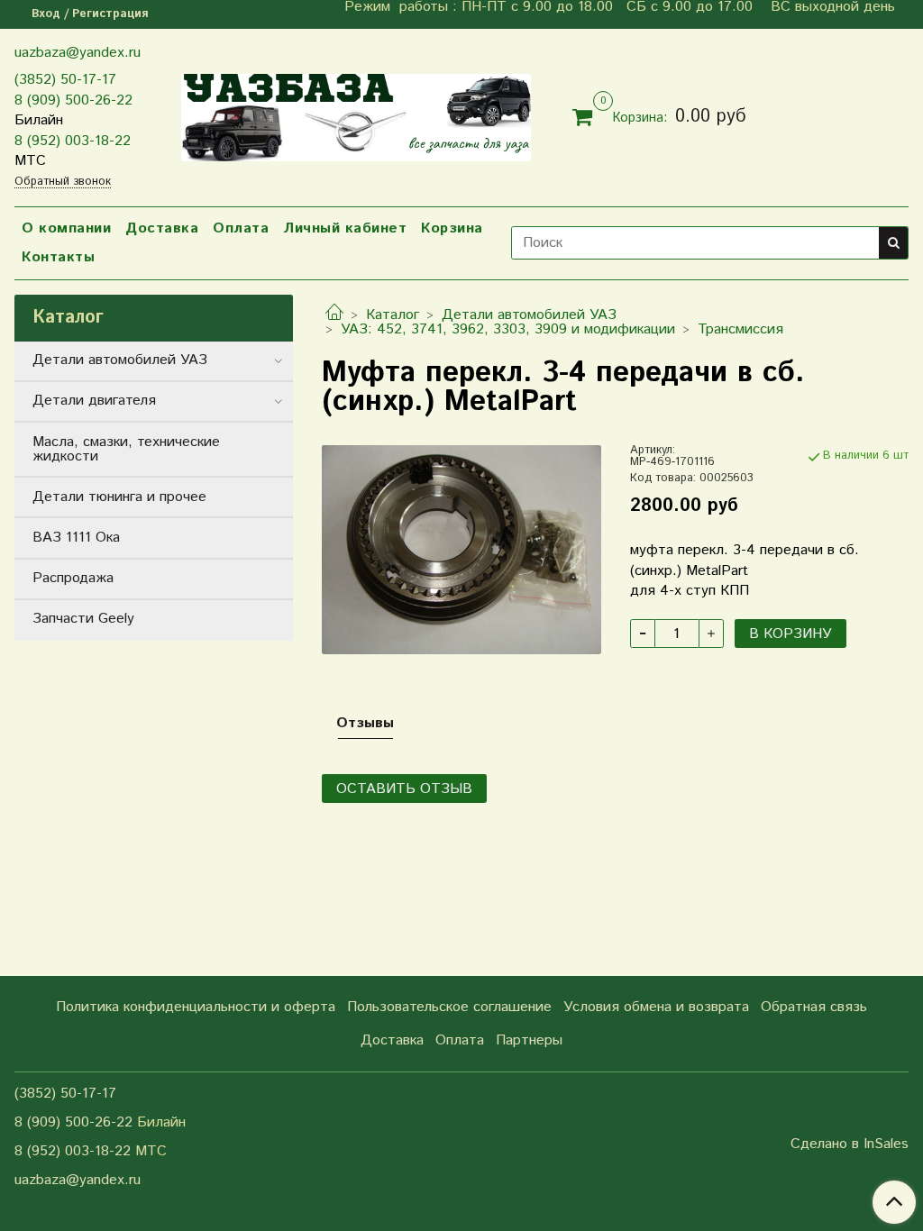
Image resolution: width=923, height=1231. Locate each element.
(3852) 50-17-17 (65, 79)
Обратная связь (814, 1007)
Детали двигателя (94, 400)
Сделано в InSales (849, 1144)
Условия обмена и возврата (656, 1007)
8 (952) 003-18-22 (72, 141)
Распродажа (73, 578)
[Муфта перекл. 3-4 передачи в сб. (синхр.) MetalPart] (461, 549)
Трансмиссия (740, 329)
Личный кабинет (345, 228)
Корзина (452, 228)
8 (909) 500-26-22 (73, 100)
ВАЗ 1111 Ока (76, 537)
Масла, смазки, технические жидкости (126, 449)
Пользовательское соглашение (449, 1007)
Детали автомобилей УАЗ (529, 315)
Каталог (392, 315)
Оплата (241, 228)
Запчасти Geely (83, 618)
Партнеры (529, 1040)
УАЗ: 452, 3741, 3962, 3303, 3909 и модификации (508, 329)
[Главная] (334, 315)
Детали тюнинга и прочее (119, 497)
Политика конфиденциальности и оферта (195, 1007)
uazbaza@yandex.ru (77, 52)
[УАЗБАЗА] (355, 114)
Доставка (161, 228)
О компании (66, 228)
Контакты (58, 257)
